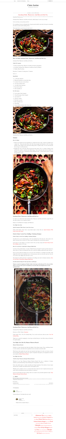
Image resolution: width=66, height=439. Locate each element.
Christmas (44, 417)
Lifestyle (37, 425)
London (42, 425)
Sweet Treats (42, 431)
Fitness (47, 421)
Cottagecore (49, 417)
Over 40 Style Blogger (43, 427)
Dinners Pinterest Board (24, 354)
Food (25, 378)
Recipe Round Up (44, 429)
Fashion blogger (42, 421)
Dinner (15, 378)
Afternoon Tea (39, 415)
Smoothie (39, 431)
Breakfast (35, 417)
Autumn (45, 415)
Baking (50, 415)
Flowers (49, 421)
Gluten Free (39, 423)
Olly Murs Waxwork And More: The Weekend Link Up (43, 384)
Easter (52, 419)
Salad (37, 431)
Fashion (36, 421)
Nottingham (15, 381)
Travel (50, 431)
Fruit (36, 423)
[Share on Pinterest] (17, 376)
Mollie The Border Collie (48, 425)
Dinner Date (17, 378)
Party (38, 429)
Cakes (41, 417)
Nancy (17, 390)
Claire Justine (33, 5)
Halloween (42, 423)
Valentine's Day (43, 433)
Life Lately (49, 423)
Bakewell (47, 415)
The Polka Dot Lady (46, 431)
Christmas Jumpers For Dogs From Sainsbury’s (21, 384)
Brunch (38, 417)
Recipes (27, 378)
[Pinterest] (49, 1)
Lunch (44, 425)
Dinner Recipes (22, 378)
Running (35, 431)
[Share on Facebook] (15, 376)
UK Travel (39, 433)
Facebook (26, 332)
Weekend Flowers (48, 433)
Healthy (45, 423)
